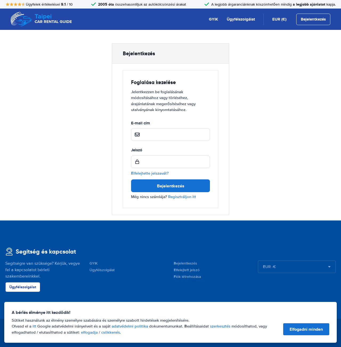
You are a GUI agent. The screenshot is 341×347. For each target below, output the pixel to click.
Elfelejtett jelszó (187, 270)
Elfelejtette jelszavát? (150, 173)
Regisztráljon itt (182, 196)
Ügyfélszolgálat (241, 19)
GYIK (213, 19)
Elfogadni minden (306, 329)
